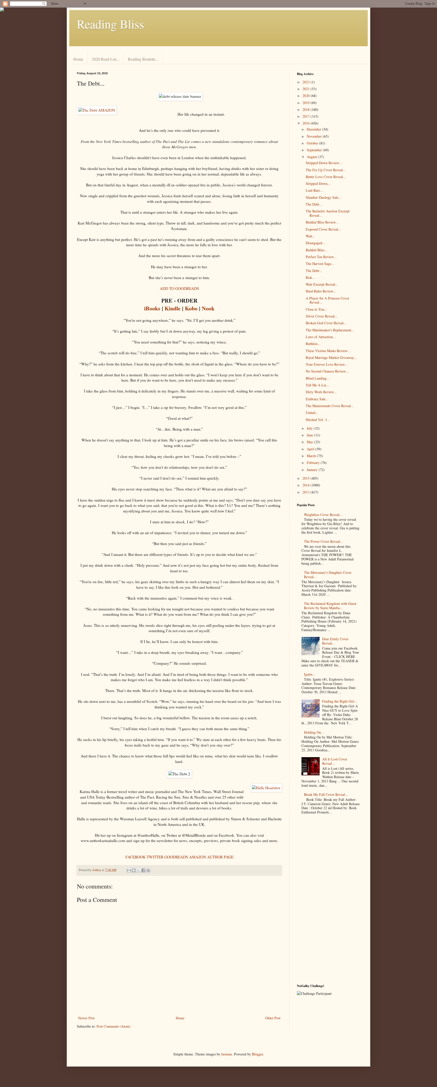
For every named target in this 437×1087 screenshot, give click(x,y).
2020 (306, 95)
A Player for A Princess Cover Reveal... (327, 300)
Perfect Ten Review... (321, 256)
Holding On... (314, 732)
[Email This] (129, 870)
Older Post (272, 1018)
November (315, 136)
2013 (306, 492)
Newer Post (86, 1018)
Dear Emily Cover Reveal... (335, 641)
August (312, 156)
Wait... (310, 236)
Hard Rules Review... (321, 291)
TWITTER (155, 856)
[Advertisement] (328, 900)
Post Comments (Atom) (113, 1026)
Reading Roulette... (143, 59)
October (313, 143)
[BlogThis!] (133, 870)
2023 (306, 82)
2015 (306, 478)
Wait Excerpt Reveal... (322, 284)
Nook (208, 308)
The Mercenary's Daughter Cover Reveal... (328, 574)
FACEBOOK (135, 856)
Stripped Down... (318, 183)
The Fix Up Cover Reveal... (326, 169)
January (313, 469)
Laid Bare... (314, 190)
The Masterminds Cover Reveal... (330, 405)
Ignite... (309, 674)
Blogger (257, 1054)
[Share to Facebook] (143, 870)
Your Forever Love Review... (327, 364)
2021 (306, 88)
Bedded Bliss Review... (322, 222)
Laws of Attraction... (321, 336)
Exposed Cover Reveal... (323, 229)
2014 (306, 485)
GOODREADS (176, 856)
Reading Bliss (110, 24)
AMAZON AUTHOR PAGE (211, 856)
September (315, 149)
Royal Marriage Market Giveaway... (331, 357)
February (314, 462)
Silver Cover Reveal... (322, 316)
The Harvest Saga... (320, 263)
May (310, 441)
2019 (306, 102)
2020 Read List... (105, 59)
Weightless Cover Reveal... (323, 514)
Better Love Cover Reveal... (326, 176)
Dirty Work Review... (321, 391)
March (312, 455)
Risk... (310, 277)
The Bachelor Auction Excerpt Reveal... (327, 213)
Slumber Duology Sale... (323, 197)
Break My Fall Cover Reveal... (326, 794)
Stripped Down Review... (324, 162)
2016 (306, 123)
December (314, 129)
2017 (306, 116)
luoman (226, 1054)
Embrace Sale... (317, 399)
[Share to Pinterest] (148, 870)
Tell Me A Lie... (317, 385)
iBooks (152, 308)
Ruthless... (313, 343)
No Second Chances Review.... (327, 371)
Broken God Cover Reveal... (326, 322)
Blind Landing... (318, 378)
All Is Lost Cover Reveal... (334, 761)
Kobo (191, 308)
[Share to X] (138, 870)
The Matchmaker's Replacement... (330, 330)
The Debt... (314, 204)
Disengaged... (315, 242)
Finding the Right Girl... (339, 701)
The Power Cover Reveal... (323, 541)
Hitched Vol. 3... (318, 419)
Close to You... (316, 309)
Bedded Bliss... (316, 250)
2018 (306, 109)
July (310, 428)
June (310, 435)
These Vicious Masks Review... (328, 350)
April (311, 449)
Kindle (173, 308)
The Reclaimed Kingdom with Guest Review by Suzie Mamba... (330, 605)
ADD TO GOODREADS (179, 288)
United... (312, 412)
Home (78, 59)
